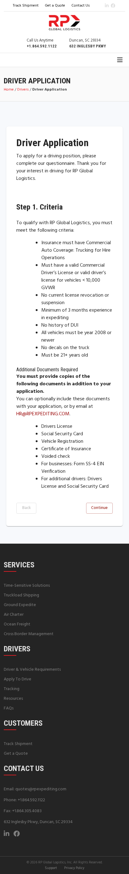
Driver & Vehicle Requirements (32, 669)
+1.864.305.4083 (27, 811)
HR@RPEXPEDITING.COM (43, 414)
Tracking (11, 689)
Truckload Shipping (21, 595)
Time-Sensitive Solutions (27, 585)
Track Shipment (26, 5)
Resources (13, 698)
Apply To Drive (17, 679)
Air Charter (13, 614)
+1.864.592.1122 (31, 800)
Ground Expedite (20, 605)
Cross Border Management (29, 634)
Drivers (23, 89)
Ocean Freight (17, 624)
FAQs (8, 708)
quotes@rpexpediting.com (40, 789)
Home (9, 89)
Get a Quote (55, 5)
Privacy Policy (74, 868)
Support (51, 868)
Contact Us (80, 5)
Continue (99, 508)
